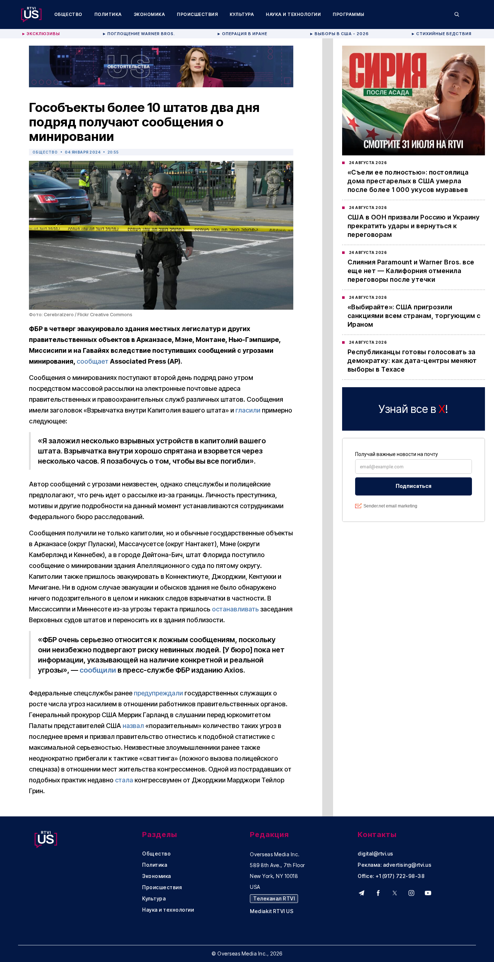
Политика (108, 14)
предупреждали (158, 693)
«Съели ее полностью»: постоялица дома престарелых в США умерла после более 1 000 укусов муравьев (408, 180)
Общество (68, 14)
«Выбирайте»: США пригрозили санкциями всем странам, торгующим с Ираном (414, 315)
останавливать (235, 609)
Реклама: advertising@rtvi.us (394, 865)
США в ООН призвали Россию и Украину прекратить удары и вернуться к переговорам (414, 225)
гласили (247, 410)
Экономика (149, 14)
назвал (133, 725)
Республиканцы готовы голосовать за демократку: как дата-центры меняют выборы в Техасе (412, 360)
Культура (242, 14)
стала (124, 780)
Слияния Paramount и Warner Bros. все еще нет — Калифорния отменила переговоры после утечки (411, 270)
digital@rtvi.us (375, 854)
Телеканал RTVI (274, 898)
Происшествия (197, 14)
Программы (349, 14)
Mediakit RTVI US (271, 911)
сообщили (98, 670)
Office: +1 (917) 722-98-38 (391, 876)
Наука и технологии (293, 14)
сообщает (92, 361)
